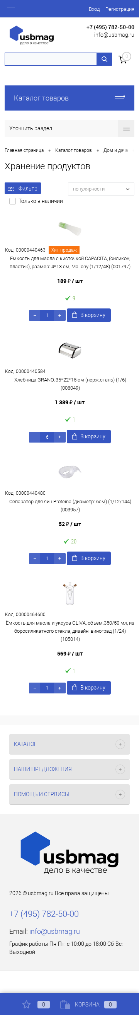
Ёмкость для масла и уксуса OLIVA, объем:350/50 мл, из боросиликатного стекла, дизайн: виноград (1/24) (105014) (70, 631)
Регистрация (119, 9)
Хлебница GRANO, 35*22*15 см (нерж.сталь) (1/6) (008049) (70, 384)
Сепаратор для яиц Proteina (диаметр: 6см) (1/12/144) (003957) (70, 506)
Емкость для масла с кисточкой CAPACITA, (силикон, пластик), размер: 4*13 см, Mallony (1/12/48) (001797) (70, 262)
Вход (94, 9)
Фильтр (28, 189)
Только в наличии (41, 201)
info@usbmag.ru (114, 35)
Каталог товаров (41, 98)
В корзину (92, 315)
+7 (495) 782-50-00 (110, 27)
